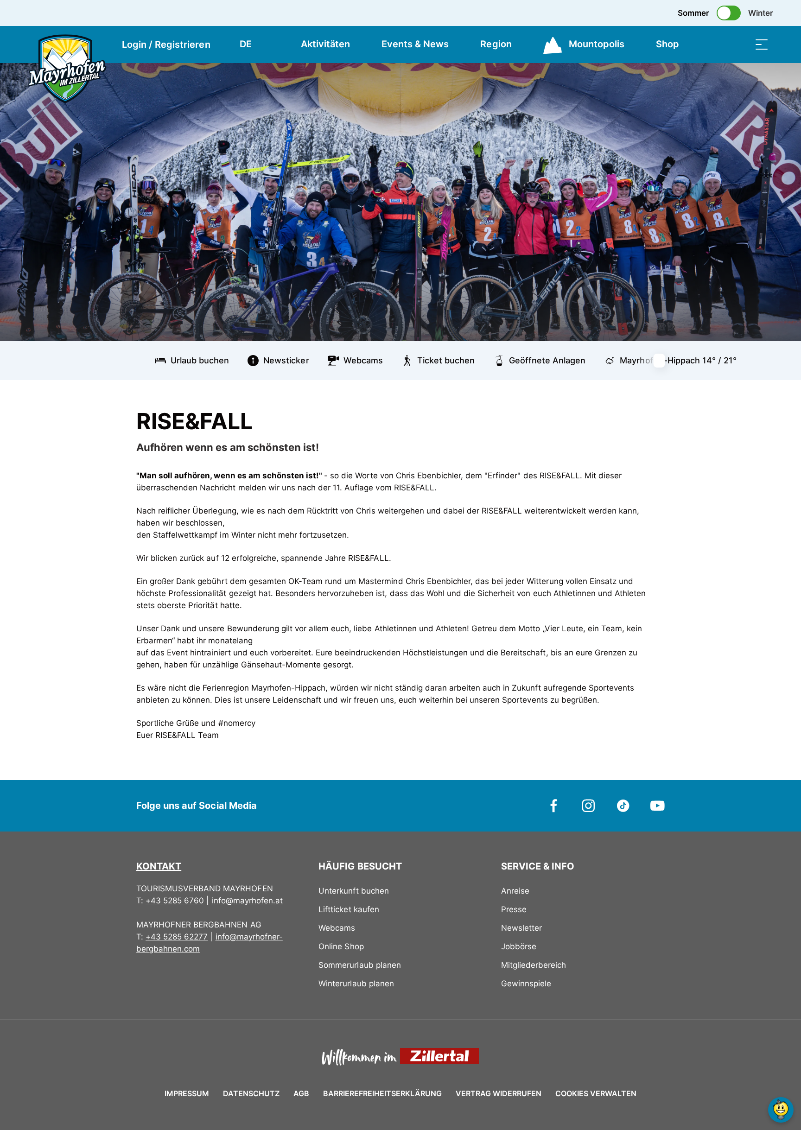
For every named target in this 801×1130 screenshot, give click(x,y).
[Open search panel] (738, 44)
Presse (514, 909)
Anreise (515, 890)
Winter (760, 13)
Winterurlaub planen (356, 983)
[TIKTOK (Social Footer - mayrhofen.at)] (623, 805)
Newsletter (521, 928)
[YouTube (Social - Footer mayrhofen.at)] (657, 805)
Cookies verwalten (595, 1092)
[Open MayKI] (781, 1110)
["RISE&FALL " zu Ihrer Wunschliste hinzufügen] (655, 417)
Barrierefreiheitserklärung (382, 1093)
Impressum (187, 1093)
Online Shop (340, 946)
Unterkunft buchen (353, 890)
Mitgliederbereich (533, 965)
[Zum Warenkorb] (715, 44)
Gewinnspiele (526, 983)
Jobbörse (518, 946)
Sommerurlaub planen (359, 965)
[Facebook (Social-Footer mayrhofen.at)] (554, 805)
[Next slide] (664, 360)
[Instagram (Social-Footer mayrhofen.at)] (588, 805)
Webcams (336, 928)
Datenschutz (251, 1093)
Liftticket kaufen (348, 909)
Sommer (693, 13)
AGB (301, 1093)
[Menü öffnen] (761, 44)
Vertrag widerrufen (498, 1093)
